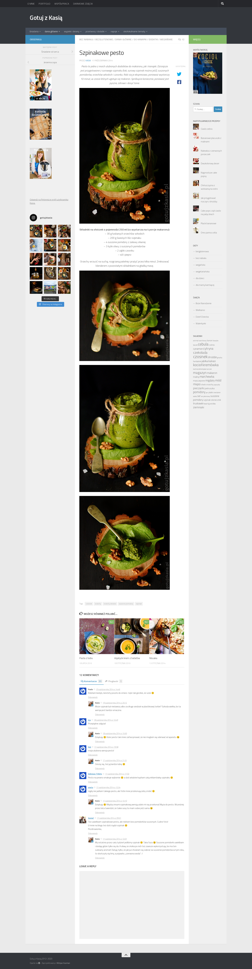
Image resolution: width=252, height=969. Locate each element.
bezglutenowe (104, 39)
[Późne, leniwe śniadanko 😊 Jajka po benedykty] (64, 273)
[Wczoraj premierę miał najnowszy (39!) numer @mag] (36, 259)
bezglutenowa (202, 251)
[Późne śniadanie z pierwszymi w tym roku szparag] (50, 245)
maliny (196, 377)
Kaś (89, 747)
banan (209, 340)
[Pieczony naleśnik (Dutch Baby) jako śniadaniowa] (50, 231)
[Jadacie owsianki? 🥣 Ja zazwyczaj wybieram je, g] (50, 273)
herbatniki (197, 361)
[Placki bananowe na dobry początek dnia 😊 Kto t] (64, 231)
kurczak (209, 369)
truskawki (198, 403)
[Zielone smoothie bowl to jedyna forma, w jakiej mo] (50, 259)
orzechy (98, 603)
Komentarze (92, 681)
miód (218, 380)
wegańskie (166, 39)
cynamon (198, 349)
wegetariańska (202, 271)
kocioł (197, 365)
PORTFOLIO (44, 3)
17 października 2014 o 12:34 (108, 787)
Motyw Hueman (63, 963)
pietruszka (210, 388)
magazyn (199, 372)
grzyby (219, 357)
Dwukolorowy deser (210, 163)
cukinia (212, 345)
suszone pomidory (126, 603)
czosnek (89, 603)
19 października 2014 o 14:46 (108, 689)
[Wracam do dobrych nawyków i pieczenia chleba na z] (64, 259)
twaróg (207, 403)
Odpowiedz (93, 697)
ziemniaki (198, 407)
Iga (89, 720)
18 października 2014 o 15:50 (115, 733)
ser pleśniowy (205, 396)
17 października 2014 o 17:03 (117, 773)
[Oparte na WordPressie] (39, 963)
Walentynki (201, 323)
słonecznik (216, 400)
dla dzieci (200, 278)
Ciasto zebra (206, 129)
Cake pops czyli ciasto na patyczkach (211, 212)
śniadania (34, 31)
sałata (195, 396)
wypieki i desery (71, 31)
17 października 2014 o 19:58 (106, 747)
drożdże (212, 357)
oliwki (203, 384)
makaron (212, 373)
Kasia (88, 60)
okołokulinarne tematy (134, 31)
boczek (195, 345)
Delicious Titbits (95, 773)
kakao (212, 361)
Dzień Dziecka (202, 316)
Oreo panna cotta (209, 232)
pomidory (199, 392)
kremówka (210, 365)
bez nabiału (86, 39)
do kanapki (140, 39)
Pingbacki (114, 681)
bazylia (215, 340)
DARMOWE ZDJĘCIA (83, 3)
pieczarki (198, 388)
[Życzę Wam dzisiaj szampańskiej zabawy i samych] (36, 287)
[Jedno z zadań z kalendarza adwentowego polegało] (64, 287)
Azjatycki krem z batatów (127, 658)
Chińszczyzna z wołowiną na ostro (209, 187)
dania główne (51, 31)
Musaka (153, 658)
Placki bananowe (208, 223)
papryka (217, 384)
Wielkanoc (200, 310)
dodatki (153, 39)
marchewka (207, 376)
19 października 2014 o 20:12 (115, 702)
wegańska (200, 265)
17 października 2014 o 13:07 (115, 838)
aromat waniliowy (199, 340)
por (207, 392)
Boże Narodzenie (203, 303)
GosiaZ (91, 818)
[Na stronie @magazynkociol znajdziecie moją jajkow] (36, 245)
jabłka (205, 361)
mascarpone (199, 380)
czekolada (200, 352)
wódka (213, 403)
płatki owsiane (214, 392)
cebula (203, 344)
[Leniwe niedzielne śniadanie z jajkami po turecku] (64, 245)
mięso (197, 384)
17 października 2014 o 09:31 (109, 818)
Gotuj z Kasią (46, 17)
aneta (90, 787)
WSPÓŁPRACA (61, 3)
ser (199, 396)
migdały (210, 380)
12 (183, 39)
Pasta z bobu (86, 658)
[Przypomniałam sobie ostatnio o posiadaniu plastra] (36, 273)
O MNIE (31, 3)
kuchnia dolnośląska (199, 369)
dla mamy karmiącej (205, 285)
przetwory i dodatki (95, 31)
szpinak (139, 603)
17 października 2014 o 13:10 (115, 800)
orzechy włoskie (110, 603)
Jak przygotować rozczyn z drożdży (209, 199)
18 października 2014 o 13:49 (106, 720)
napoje (114, 31)
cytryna (208, 348)
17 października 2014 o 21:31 (115, 760)
